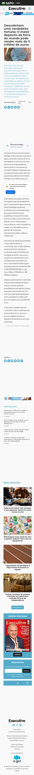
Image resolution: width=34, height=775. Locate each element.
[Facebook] (5, 107)
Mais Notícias (17, 607)
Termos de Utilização (17, 744)
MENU (18, 3)
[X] (8, 107)
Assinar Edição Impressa (17, 740)
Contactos (17, 749)
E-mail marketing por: (17, 753)
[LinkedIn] (12, 107)
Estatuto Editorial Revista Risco (17, 738)
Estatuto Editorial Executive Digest (17, 736)
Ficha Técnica (17, 729)
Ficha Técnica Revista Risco (17, 731)
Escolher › (10, 192)
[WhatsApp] (15, 107)
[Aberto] (29, 8)
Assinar (18, 654)
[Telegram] (21, 360)
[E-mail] (18, 107)
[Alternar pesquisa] (4, 9)
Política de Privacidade (17, 746)
